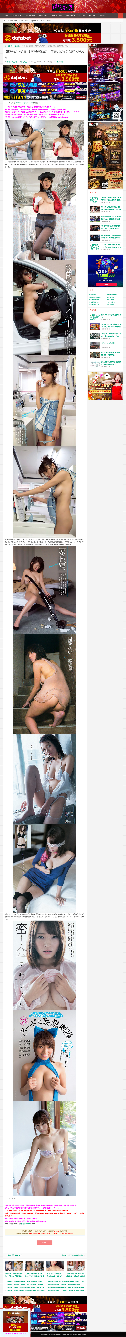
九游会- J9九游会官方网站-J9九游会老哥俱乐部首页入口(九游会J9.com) (31, 107)
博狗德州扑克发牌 (13, 46)
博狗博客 (102, 15)
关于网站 (52, 1334)
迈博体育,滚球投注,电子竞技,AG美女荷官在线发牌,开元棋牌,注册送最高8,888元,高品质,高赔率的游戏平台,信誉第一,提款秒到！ (41, 1205)
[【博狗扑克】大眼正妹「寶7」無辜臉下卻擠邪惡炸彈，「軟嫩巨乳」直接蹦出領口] (34, 1266)
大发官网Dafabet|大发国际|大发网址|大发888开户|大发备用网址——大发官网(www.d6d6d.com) (36, 117)
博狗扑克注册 (16, 15)
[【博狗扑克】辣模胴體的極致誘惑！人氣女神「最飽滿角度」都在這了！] (14, 1266)
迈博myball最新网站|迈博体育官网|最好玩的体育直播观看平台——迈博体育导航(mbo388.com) (32, 1208)
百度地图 (63, 1334)
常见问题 (82, 15)
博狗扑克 (24, 62)
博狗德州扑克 (92, 295)
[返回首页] (5, 46)
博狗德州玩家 (110, 297)
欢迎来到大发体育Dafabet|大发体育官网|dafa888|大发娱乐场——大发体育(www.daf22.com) (35, 114)
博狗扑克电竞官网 (94, 304)
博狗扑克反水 (110, 299)
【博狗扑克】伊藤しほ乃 (14, 1255)
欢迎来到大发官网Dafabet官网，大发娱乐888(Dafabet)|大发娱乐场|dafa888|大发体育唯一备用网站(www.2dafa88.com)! (44, 112)
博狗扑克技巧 (70, 15)
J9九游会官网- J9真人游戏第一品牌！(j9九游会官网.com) (21, 1218)
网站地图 (75, 1334)
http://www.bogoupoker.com (24, 103)
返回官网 (92, 15)
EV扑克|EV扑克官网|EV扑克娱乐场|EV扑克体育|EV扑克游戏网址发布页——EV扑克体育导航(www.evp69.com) (36, 1210)
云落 (84, 1334)
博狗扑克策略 (110, 304)
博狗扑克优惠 (30, 15)
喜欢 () (45, 1242)
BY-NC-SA (57, 1231)
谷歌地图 (69, 1334)
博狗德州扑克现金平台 (95, 297)
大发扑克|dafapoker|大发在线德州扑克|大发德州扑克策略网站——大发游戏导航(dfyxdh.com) (35, 109)
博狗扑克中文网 (25, 1224)
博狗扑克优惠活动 (94, 299)
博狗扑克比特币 (111, 302)
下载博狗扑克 (43, 15)
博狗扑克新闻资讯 (94, 302)
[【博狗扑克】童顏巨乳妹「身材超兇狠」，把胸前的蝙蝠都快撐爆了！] (76, 1266)
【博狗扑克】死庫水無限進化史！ (73, 1255)
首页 (6, 15)
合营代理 (58, 1334)
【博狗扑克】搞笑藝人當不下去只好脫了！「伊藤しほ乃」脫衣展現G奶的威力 (51, 1233)
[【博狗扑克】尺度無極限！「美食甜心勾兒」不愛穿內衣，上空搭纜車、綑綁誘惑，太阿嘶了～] (55, 1266)
